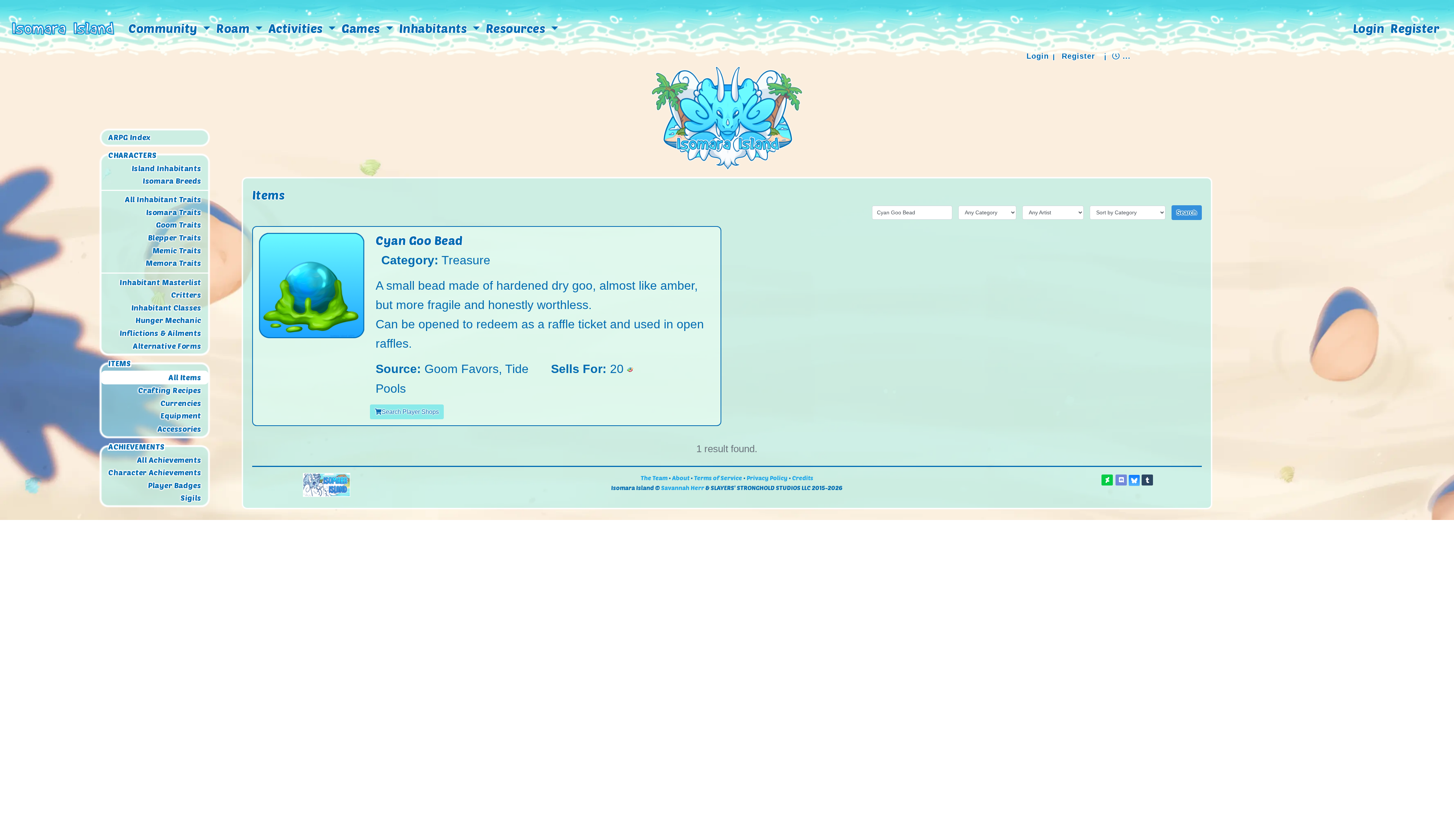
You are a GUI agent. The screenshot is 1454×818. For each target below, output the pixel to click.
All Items (184, 377)
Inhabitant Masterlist (160, 282)
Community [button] (164, 28)
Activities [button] (297, 28)
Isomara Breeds (172, 180)
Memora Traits (173, 263)
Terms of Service (718, 477)
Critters (186, 295)
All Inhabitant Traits (163, 199)
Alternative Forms (167, 346)
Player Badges (174, 485)
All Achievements (169, 459)
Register (1414, 28)
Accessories (179, 428)
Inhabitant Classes (166, 307)
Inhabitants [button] (434, 28)
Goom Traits (178, 224)
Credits (802, 477)
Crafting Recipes (169, 390)
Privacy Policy (767, 477)
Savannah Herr (682, 487)
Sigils (190, 498)
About (681, 477)
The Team (654, 477)
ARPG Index (129, 137)
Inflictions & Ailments (160, 333)
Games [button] (362, 28)
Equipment (181, 416)
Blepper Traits (174, 237)
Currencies (180, 403)
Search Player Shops (410, 412)
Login (1369, 28)
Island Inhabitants (166, 167)
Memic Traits (176, 250)
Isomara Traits (173, 212)
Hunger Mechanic (168, 320)
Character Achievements (154, 472)
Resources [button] (517, 28)
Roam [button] (234, 28)
